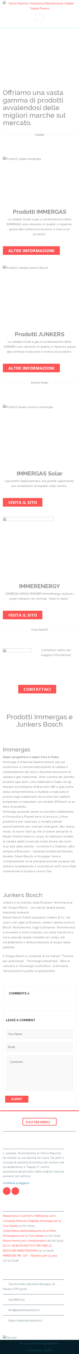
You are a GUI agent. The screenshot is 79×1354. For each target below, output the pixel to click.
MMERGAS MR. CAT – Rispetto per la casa (30, 1255)
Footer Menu (38, 1122)
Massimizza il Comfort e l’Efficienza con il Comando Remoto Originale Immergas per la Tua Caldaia (32, 1220)
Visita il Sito (22, 502)
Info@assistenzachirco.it (24, 1310)
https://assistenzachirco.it (25, 1320)
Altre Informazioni (31, 250)
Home (15, 70)
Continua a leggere (16, 1183)
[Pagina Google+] (15, 1191)
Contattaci (37, 689)
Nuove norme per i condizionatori (24, 1240)
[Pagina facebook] (7, 1191)
